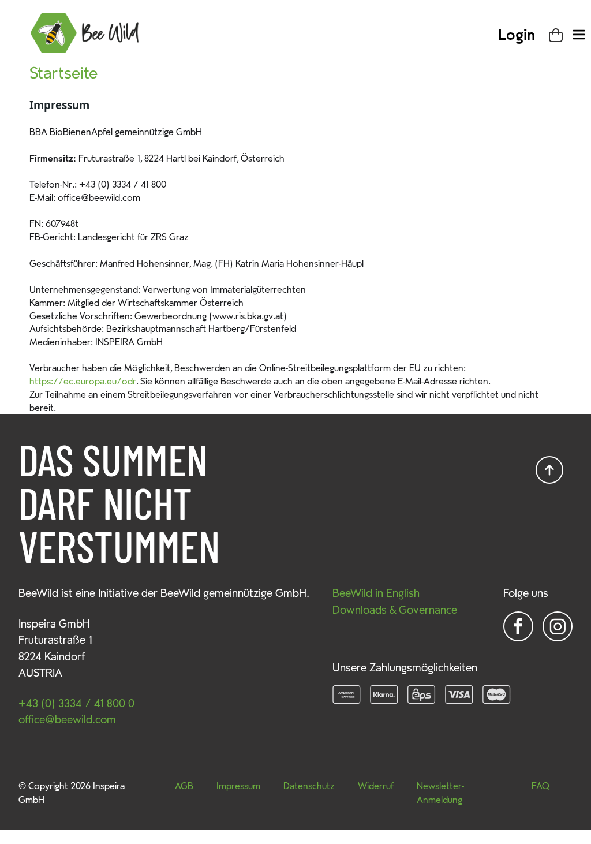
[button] (516, 35)
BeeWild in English (376, 593)
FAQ (540, 786)
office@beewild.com (67, 719)
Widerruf (376, 786)
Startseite (63, 73)
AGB (184, 786)
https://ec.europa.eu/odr (82, 381)
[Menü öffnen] (579, 34)
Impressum (238, 786)
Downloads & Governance (394, 610)
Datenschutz (309, 786)
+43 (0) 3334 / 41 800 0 (76, 703)
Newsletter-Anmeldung (440, 793)
